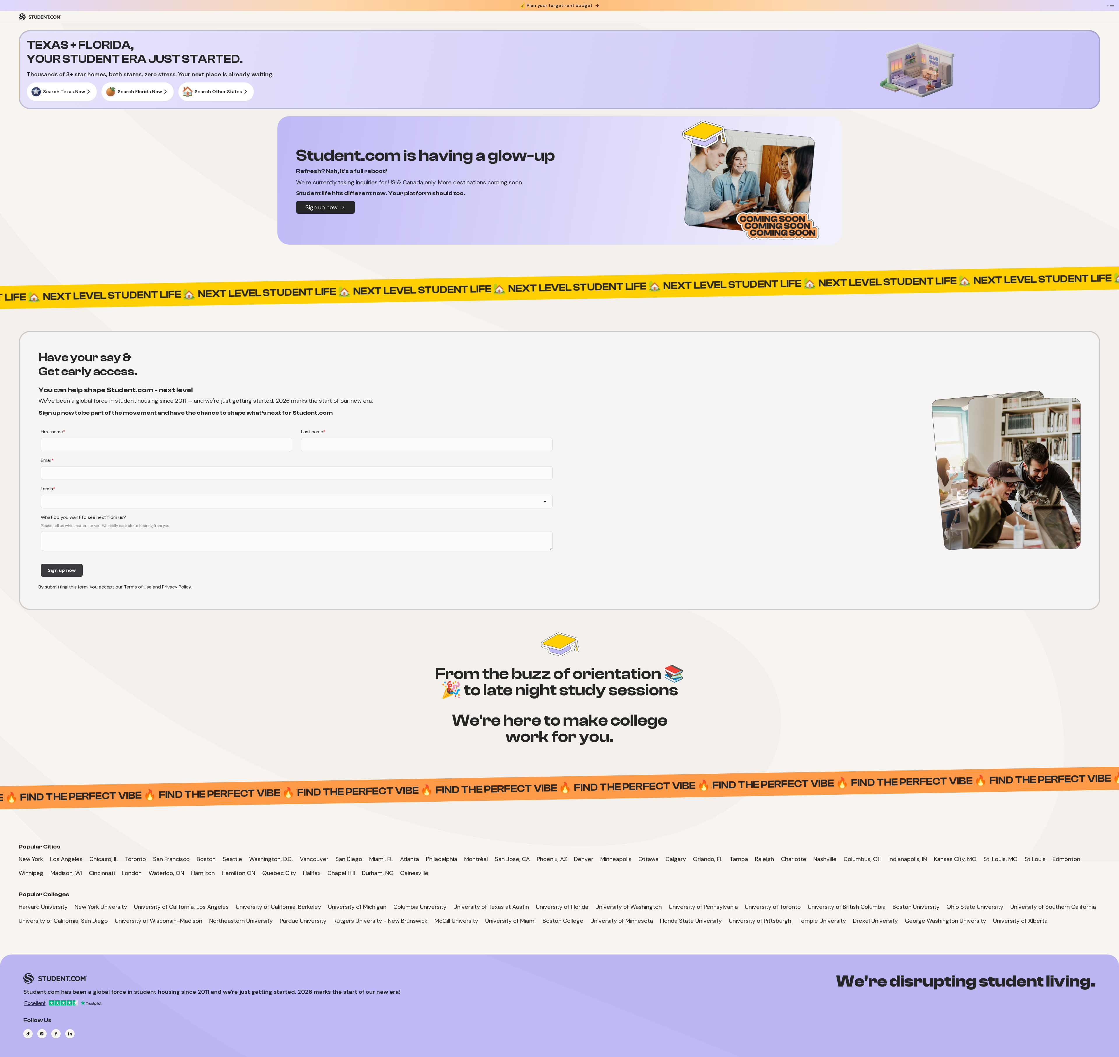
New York (31, 859)
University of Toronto (773, 906)
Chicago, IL (103, 859)
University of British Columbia (847, 906)
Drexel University (875, 920)
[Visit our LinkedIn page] (70, 1033)
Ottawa (648, 859)
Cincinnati (102, 872)
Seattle (232, 859)
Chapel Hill (341, 872)
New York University (101, 906)
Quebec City (279, 872)
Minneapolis (615, 859)
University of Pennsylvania (703, 906)
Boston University (916, 906)
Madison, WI (66, 872)
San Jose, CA (512, 859)
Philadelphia (441, 859)
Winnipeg (31, 872)
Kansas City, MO (955, 859)
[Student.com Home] (40, 16)
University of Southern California (1053, 906)
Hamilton (203, 872)
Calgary (676, 859)
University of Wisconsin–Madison (158, 920)
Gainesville (414, 872)
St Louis (1035, 859)
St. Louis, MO (1000, 859)
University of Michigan (357, 906)
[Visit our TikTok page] (28, 1033)
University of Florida (562, 906)
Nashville (825, 859)
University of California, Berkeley (278, 906)
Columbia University (419, 906)
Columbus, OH (863, 859)
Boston (206, 859)
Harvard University (43, 906)
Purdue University (303, 920)
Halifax (312, 872)
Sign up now (321, 207)
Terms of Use (138, 587)
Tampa (739, 859)
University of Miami (510, 920)
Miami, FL (381, 859)
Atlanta (409, 859)
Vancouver (314, 859)
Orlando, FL (708, 859)
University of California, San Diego (63, 920)
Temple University (822, 920)
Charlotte (793, 859)
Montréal (476, 859)
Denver (583, 859)
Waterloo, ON (166, 872)
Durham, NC (377, 872)
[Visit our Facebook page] (56, 1033)
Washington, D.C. (271, 859)
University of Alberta (1020, 920)
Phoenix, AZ (552, 859)
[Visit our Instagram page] (42, 1033)
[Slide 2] (1112, 5)
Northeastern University (241, 920)
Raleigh (764, 859)
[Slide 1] (1108, 5)
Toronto (135, 859)
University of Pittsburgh (760, 920)
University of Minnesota (621, 920)
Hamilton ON (238, 872)
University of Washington (628, 906)
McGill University (456, 920)
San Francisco (171, 859)
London (132, 872)
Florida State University (691, 920)
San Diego (348, 859)
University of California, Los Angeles (181, 906)
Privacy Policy (176, 587)
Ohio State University (974, 906)
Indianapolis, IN (907, 859)
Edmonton (1066, 859)
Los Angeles (66, 859)
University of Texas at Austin (491, 906)
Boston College (563, 920)
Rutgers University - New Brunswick (380, 920)
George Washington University (945, 920)
